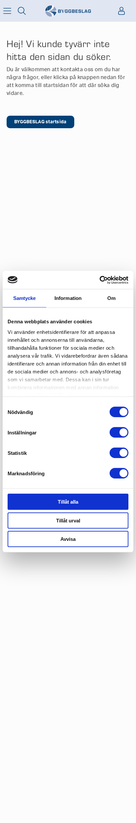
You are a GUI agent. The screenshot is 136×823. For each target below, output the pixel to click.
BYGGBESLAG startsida (40, 122)
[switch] (119, 432)
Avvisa (68, 539)
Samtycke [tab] (24, 298)
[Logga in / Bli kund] (121, 11)
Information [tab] (68, 298)
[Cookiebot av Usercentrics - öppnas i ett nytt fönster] (99, 280)
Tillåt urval (68, 520)
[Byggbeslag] (68, 11)
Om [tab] (111, 298)
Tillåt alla (68, 502)
